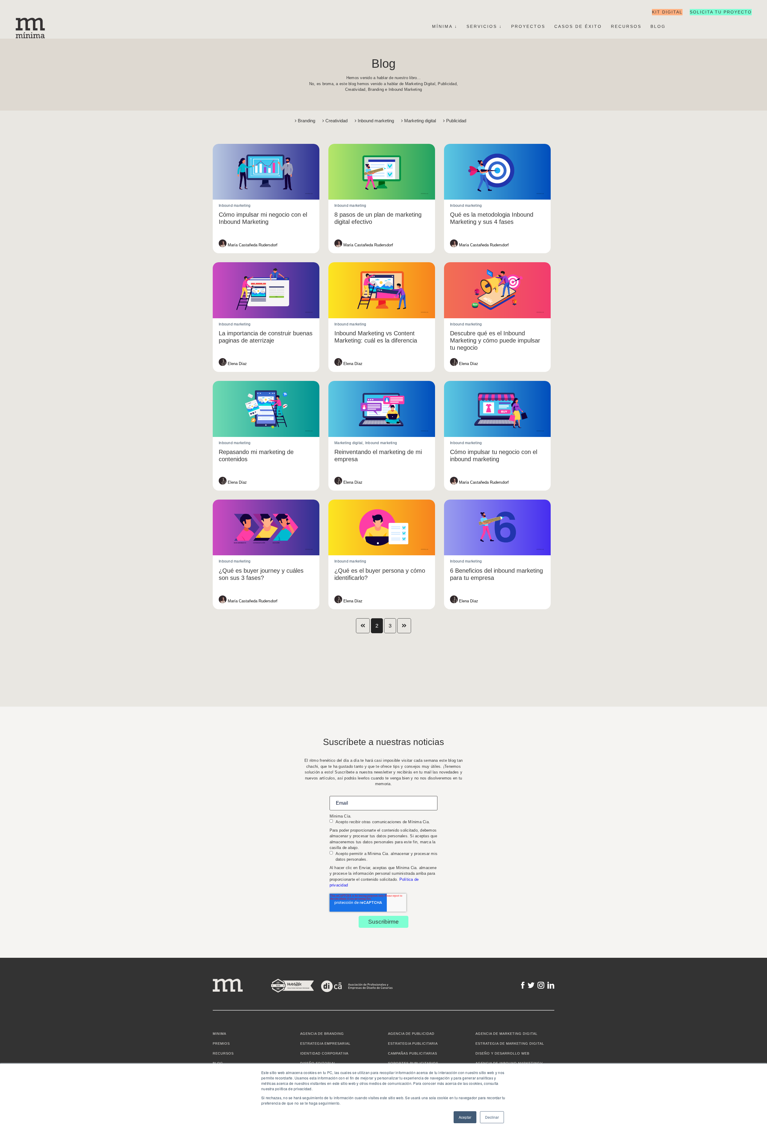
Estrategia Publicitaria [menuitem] (14, 178)
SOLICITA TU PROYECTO (721, 12)
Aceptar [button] (465, 1117)
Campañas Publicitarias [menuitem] (14, 184)
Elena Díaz (237, 363)
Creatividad (337, 120)
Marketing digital (420, 120)
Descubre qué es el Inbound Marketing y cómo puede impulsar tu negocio (495, 340)
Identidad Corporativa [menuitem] (19, 74)
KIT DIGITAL (667, 12)
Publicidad (456, 120)
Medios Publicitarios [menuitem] (14, 203)
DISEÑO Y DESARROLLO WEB (502, 1053)
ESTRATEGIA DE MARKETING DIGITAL (509, 1043)
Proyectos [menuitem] (528, 26)
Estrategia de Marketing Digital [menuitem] (14, 288)
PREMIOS (221, 1043)
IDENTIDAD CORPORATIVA (324, 1053)
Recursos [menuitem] (626, 26)
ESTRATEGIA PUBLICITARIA (413, 1043)
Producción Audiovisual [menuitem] (14, 197)
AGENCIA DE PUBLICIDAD (411, 1033)
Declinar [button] (492, 1117)
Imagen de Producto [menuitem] (19, 87)
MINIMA (219, 1033)
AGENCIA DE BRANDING (322, 1033)
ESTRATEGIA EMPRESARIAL (325, 1043)
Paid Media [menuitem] (8, 313)
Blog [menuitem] (658, 26)
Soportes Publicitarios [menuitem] (14, 190)
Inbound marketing (376, 120)
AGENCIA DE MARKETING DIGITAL (506, 1033)
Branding (307, 120)
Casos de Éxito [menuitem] (578, 26)
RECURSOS (223, 1053)
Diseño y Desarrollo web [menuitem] (14, 294)
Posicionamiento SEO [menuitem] (14, 307)
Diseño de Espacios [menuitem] (19, 93)
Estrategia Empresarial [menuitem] (19, 68)
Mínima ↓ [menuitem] (445, 26)
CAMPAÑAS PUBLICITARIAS (412, 1053)
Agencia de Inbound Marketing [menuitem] (14, 300)
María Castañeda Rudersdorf (252, 245)
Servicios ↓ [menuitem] (484, 26)
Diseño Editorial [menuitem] (19, 80)
